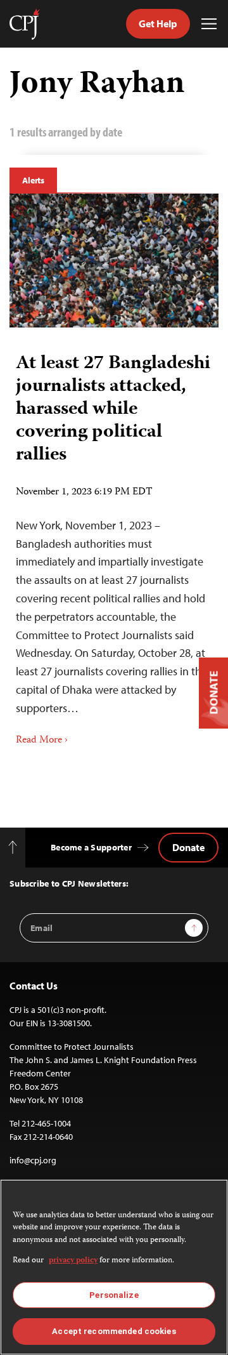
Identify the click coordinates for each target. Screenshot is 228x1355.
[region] (114, 1267)
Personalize (113, 1295)
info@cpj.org (33, 1160)
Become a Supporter (91, 847)
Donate (188, 847)
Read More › (42, 740)
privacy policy (73, 1260)
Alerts (33, 180)
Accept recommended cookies (113, 1331)
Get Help (158, 23)
